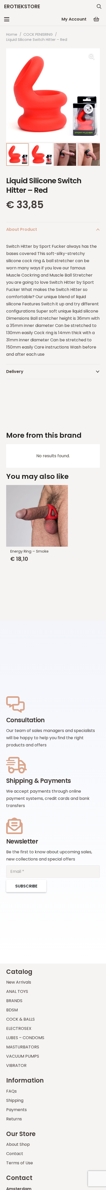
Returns (14, 1119)
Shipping (14, 1100)
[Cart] (96, 19)
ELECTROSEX (18, 1028)
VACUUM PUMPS (22, 1056)
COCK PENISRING (38, 34)
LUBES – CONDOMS (25, 1038)
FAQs (11, 1091)
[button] (99, 6)
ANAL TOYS (17, 991)
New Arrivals (18, 982)
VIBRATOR (16, 1065)
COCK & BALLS (20, 1019)
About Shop (18, 1144)
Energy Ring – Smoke (29, 551)
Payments (16, 1110)
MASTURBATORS (22, 1047)
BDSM (12, 1010)
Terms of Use (19, 1163)
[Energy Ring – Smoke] (53, 516)
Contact (14, 1154)
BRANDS (14, 1001)
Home (11, 34)
